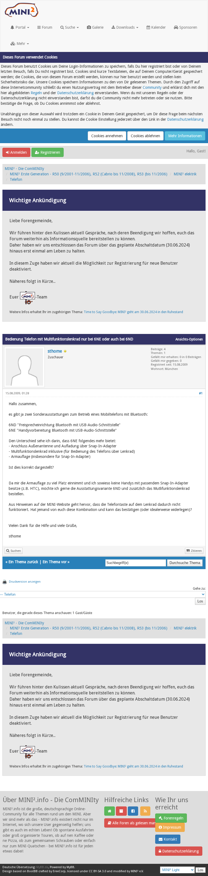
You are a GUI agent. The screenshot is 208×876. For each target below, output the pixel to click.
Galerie (97, 27)
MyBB (70, 867)
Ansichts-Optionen (189, 339)
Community (152, 87)
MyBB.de (42, 867)
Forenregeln (172, 818)
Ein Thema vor (55, 562)
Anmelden (18, 152)
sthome (55, 351)
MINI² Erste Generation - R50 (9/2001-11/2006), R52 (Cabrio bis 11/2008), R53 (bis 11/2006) (88, 174)
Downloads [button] (125, 27)
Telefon (16, 179)
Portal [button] (20, 27)
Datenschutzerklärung (75, 93)
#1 (201, 393)
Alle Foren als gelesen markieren (138, 823)
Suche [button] (70, 27)
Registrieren (49, 152)
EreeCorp (59, 871)
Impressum (171, 827)
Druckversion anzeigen (25, 581)
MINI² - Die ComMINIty (24, 168)
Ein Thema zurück (23, 562)
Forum (46, 27)
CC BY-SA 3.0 (97, 871)
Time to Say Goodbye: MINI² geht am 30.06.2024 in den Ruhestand (133, 312)
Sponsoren (187, 27)
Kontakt (169, 839)
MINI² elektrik (185, 174)
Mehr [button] (20, 43)
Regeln (36, 93)
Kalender (158, 27)
